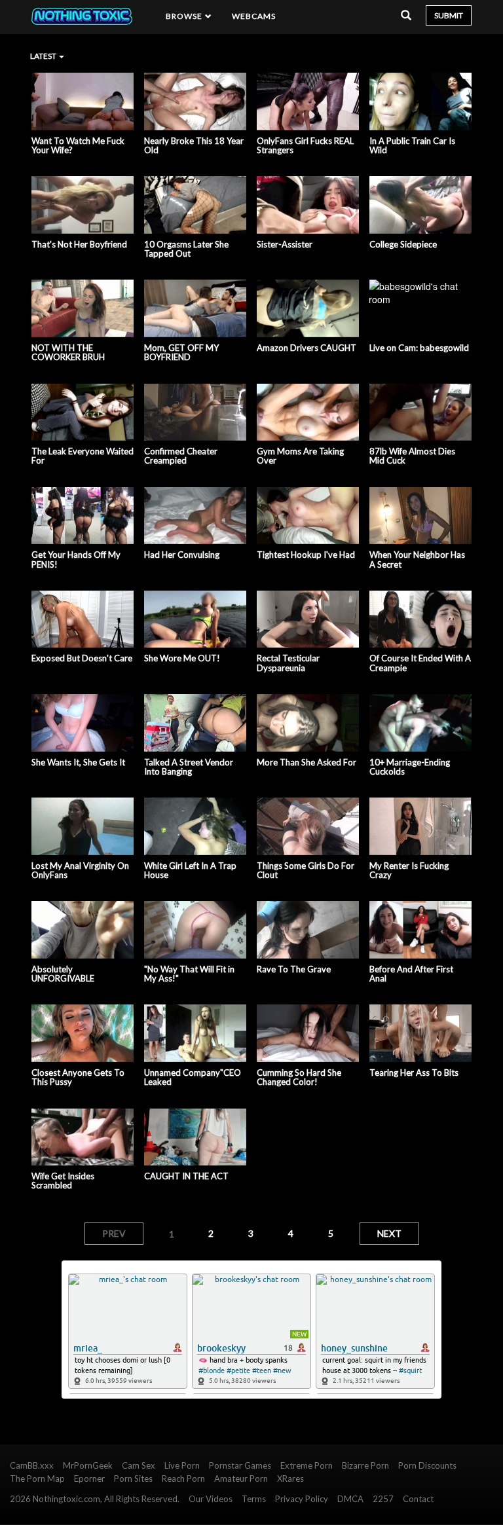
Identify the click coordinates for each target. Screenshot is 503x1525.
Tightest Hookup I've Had (306, 554)
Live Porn (182, 1465)
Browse (185, 16)
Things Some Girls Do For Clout (305, 870)
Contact (418, 1499)
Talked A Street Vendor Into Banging (188, 767)
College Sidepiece (403, 244)
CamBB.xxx (32, 1465)
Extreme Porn (306, 1465)
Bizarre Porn (365, 1465)
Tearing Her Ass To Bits (413, 1072)
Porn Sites (133, 1478)
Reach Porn (183, 1478)
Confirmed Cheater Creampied (180, 456)
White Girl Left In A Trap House (190, 870)
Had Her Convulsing (181, 554)
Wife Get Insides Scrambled (62, 1180)
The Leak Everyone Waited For (82, 456)
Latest (44, 56)
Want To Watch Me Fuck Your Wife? (77, 145)
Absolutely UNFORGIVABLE (62, 974)
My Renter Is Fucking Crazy (409, 870)
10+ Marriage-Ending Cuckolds (409, 767)
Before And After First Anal (411, 974)
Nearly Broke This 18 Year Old (194, 145)
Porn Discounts (427, 1465)
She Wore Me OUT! (182, 658)
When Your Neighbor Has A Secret (417, 559)
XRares (290, 1478)
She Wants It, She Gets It (78, 762)
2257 (383, 1499)
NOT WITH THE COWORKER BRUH (68, 352)
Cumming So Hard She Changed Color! (299, 1077)
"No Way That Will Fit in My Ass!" (189, 974)
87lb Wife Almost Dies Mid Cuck (412, 456)
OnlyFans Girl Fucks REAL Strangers (305, 145)
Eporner (89, 1478)
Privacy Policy (301, 1499)
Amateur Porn (241, 1478)
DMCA (350, 1499)
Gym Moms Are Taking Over (300, 456)
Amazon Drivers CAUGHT (306, 347)
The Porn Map (37, 1478)
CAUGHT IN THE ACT (186, 1176)
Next (389, 1233)
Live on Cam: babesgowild (419, 347)
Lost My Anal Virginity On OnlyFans (80, 870)
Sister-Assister (284, 244)
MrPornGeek (88, 1465)
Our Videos (211, 1499)
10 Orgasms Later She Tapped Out (186, 249)
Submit (448, 15)
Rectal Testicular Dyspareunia (288, 662)
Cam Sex (138, 1465)
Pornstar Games (240, 1465)
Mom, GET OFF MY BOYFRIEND (181, 352)
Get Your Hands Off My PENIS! (76, 559)
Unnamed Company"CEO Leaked (192, 1077)
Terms (254, 1499)
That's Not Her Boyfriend (79, 244)
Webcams (254, 16)
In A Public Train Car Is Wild (412, 145)
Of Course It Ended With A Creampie (420, 662)
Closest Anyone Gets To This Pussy (77, 1077)
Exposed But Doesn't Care (81, 658)
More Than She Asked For (306, 762)
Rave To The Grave (294, 969)
